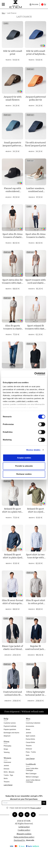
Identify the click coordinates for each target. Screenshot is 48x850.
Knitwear (29, 749)
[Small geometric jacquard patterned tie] (12, 126)
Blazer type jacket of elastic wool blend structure (12, 649)
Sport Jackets (30, 736)
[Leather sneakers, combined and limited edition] (35, 171)
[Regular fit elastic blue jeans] (12, 355)
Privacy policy (35, 808)
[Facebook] (14, 814)
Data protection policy (24, 836)
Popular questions (10, 729)
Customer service (10, 723)
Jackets (6, 765)
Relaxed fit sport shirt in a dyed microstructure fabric (35, 513)
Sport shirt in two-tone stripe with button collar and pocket (35, 559)
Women (7, 757)
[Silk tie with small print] (12, 34)
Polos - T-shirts (31, 752)
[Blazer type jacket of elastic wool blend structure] (12, 629)
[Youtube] (33, 814)
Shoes (28, 729)
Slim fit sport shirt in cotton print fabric (35, 603)
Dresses (6, 769)
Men (28, 718)
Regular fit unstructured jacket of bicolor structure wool (35, 650)
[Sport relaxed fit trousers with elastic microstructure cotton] (35, 309)
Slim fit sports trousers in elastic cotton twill (12, 328)
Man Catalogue (31, 773)
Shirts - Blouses (9, 772)
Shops (6, 749)
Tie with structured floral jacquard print (35, 144)
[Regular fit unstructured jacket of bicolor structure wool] (35, 629)
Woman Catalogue (32, 777)
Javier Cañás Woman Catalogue (33, 781)
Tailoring (6, 752)
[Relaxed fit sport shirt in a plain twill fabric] (12, 492)
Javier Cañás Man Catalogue (32, 769)
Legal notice (24, 826)
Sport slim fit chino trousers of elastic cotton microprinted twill (12, 238)
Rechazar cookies (24, 474)
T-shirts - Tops (8, 775)
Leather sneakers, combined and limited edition (35, 191)
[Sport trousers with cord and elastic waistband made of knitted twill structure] (35, 263)
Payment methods (10, 726)
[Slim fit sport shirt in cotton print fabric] (35, 583)
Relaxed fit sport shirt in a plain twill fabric (12, 511)
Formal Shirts (30, 739)
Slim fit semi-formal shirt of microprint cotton (12, 603)
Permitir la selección (24, 466)
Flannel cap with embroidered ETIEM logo (12, 191)
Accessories (30, 726)
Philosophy (7, 746)
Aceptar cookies (24, 458)
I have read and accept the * (25, 808)
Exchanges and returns (11, 732)
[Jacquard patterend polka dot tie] (35, 80)
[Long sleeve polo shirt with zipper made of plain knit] (35, 355)
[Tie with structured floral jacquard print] (35, 126)
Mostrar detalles (33, 450)
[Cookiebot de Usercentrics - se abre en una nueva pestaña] (34, 373)
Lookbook (31, 764)
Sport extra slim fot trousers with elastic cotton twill (12, 282)
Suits (27, 755)
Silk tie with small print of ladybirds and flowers (35, 53)
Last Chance (8, 785)
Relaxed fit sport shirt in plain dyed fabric (12, 557)
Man (3, 13)
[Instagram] (20, 814)
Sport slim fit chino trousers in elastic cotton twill (35, 237)
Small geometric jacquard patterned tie (12, 145)
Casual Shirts (30, 742)
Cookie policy (24, 829)
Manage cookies (24, 833)
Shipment (7, 736)
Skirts (6, 778)
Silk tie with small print (12, 52)
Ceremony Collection (33, 723)
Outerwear (7, 762)
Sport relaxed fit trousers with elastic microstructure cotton (35, 330)
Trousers (6, 781)
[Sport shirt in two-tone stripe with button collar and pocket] (35, 538)
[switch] (41, 424)
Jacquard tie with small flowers (13, 98)
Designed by (19, 840)
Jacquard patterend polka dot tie (35, 98)
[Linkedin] (27, 814)
